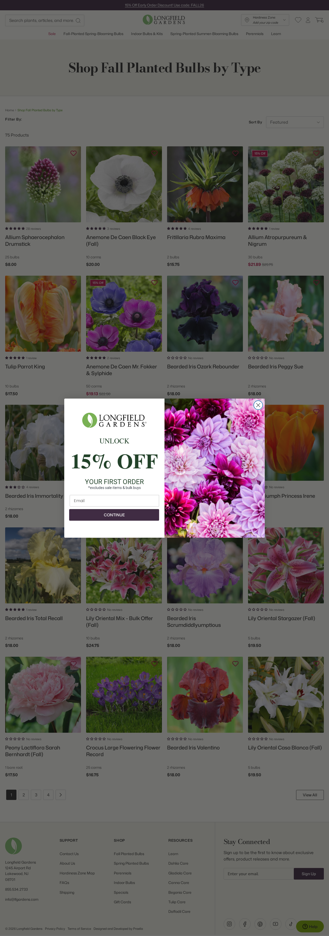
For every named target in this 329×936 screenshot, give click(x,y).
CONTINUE (114, 515)
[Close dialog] (258, 405)
